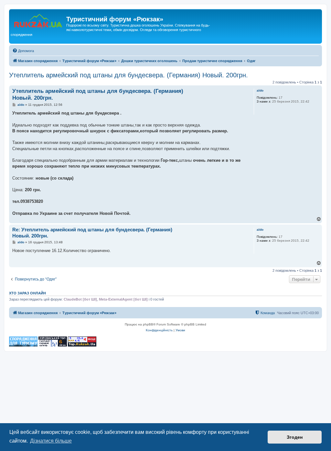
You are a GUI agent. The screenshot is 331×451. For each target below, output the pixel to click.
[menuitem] (23, 51)
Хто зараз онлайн (27, 293)
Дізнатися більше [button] (51, 441)
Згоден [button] (295, 437)
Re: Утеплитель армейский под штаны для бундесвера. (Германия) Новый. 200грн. (92, 232)
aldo (260, 90)
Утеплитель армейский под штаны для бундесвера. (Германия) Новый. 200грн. (128, 75)
